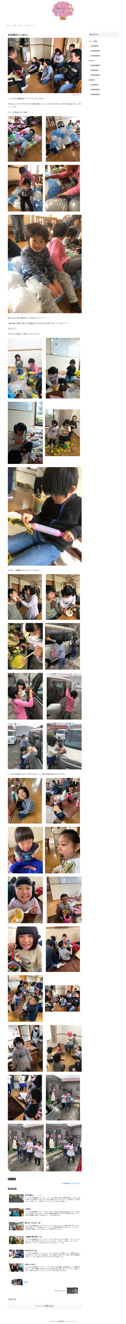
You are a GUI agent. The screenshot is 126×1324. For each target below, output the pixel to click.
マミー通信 (12, 1179)
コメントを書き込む (44, 1306)
